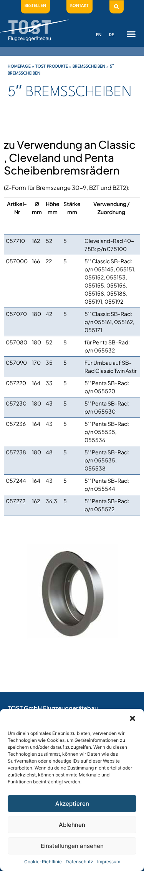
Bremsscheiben (89, 67)
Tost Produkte (51, 67)
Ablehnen (72, 824)
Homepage (19, 67)
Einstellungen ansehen (72, 845)
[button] (132, 718)
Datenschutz (79, 861)
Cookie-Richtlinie (43, 861)
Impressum (108, 861)
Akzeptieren (72, 803)
